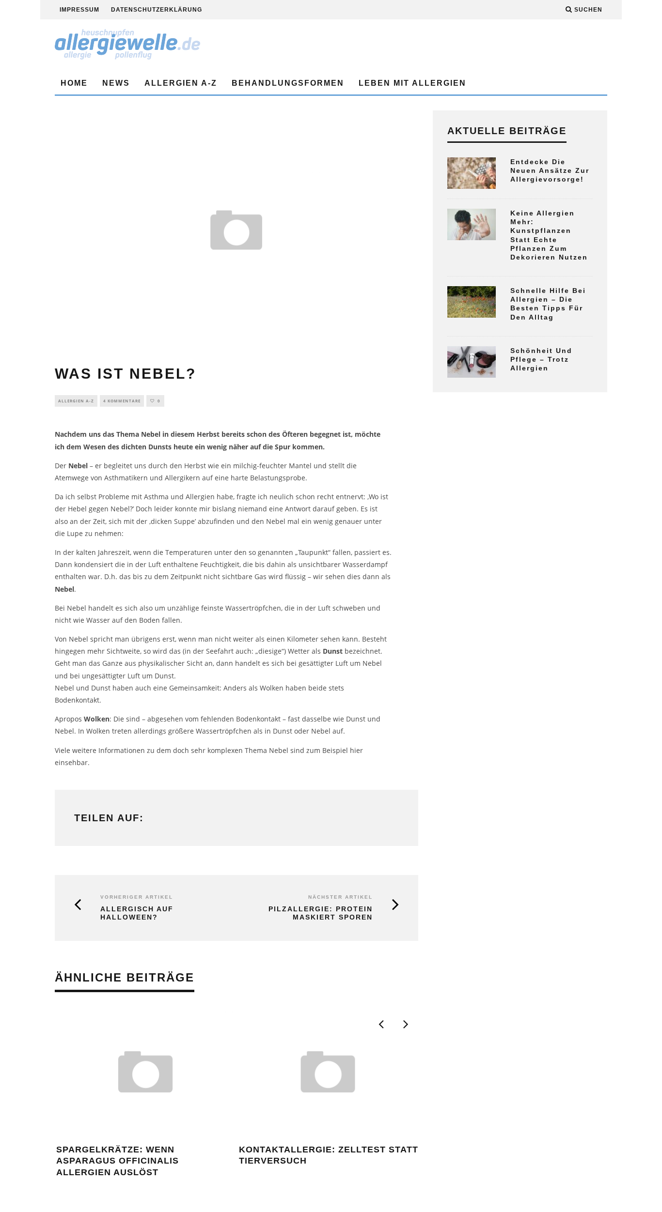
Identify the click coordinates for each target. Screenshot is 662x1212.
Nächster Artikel (340, 897)
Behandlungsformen (288, 83)
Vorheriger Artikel (136, 897)
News (116, 83)
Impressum (79, 9)
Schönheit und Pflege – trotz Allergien (541, 359)
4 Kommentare (122, 400)
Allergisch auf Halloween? (136, 913)
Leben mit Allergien (412, 83)
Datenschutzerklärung (156, 9)
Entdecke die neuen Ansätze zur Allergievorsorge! (549, 170)
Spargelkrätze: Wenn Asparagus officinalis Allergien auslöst (117, 1161)
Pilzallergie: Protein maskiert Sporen (320, 913)
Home (74, 83)
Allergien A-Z (180, 83)
